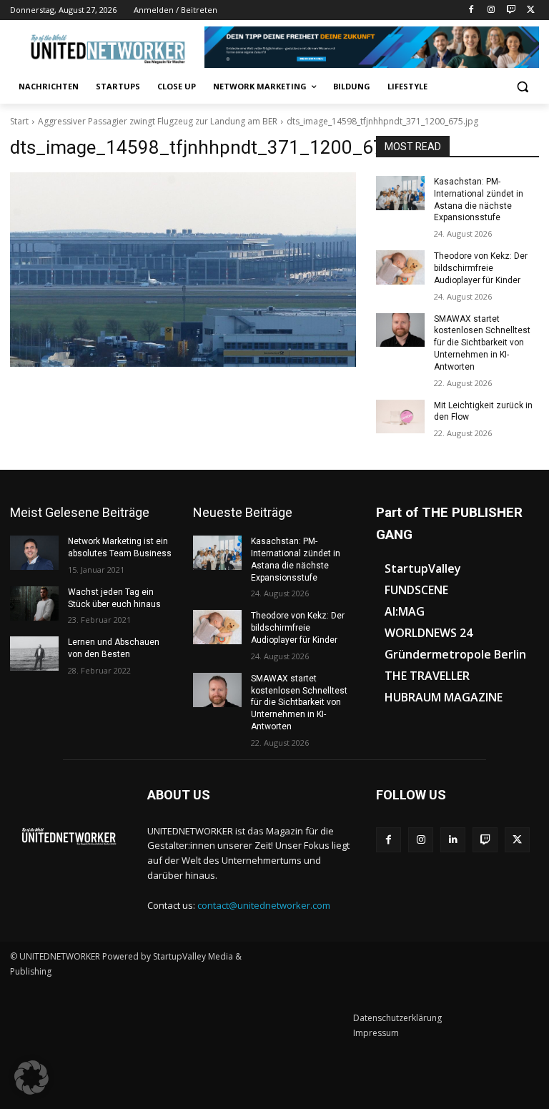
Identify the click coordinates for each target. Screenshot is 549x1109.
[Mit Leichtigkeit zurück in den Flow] (400, 417)
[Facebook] (471, 10)
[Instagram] (491, 10)
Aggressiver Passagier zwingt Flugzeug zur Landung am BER (157, 121)
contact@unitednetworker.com (263, 905)
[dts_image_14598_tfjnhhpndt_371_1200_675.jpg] (183, 269)
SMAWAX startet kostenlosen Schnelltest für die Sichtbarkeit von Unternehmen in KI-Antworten (482, 343)
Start (19, 121)
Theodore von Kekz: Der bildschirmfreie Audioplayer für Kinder (481, 268)
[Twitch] (511, 10)
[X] (531, 10)
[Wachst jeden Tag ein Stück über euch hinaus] (34, 603)
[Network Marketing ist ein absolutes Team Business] (34, 553)
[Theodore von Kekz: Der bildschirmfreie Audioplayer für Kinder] (400, 267)
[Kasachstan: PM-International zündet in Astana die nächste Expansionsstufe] (400, 193)
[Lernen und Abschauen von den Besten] (34, 653)
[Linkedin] (452, 839)
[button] (522, 87)
